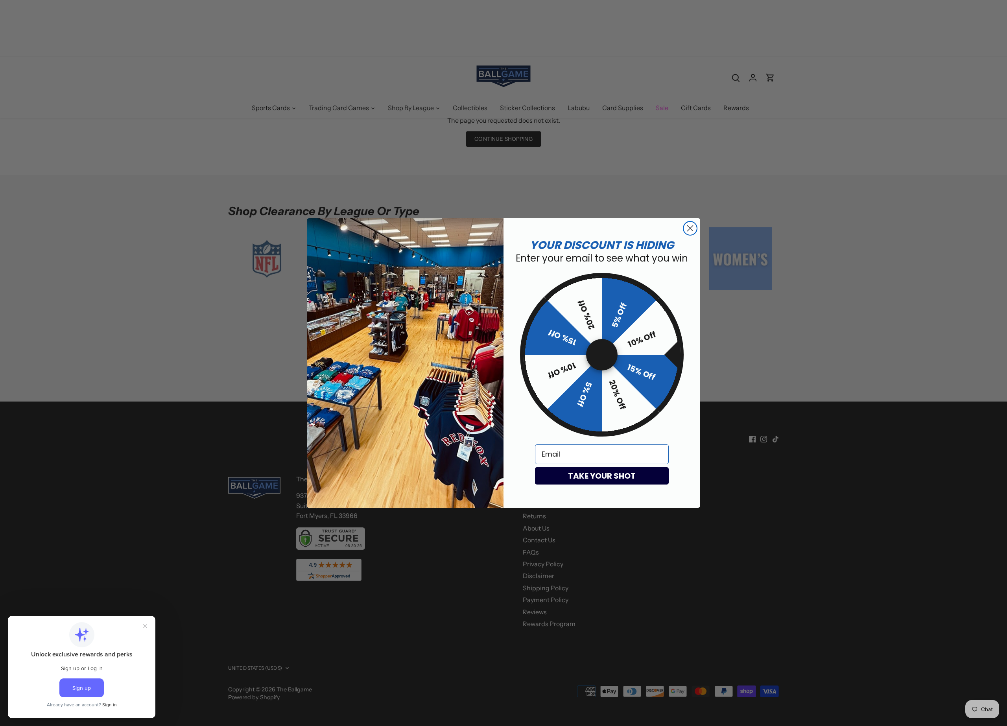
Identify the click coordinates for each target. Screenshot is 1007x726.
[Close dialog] (690, 228)
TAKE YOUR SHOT (602, 475)
